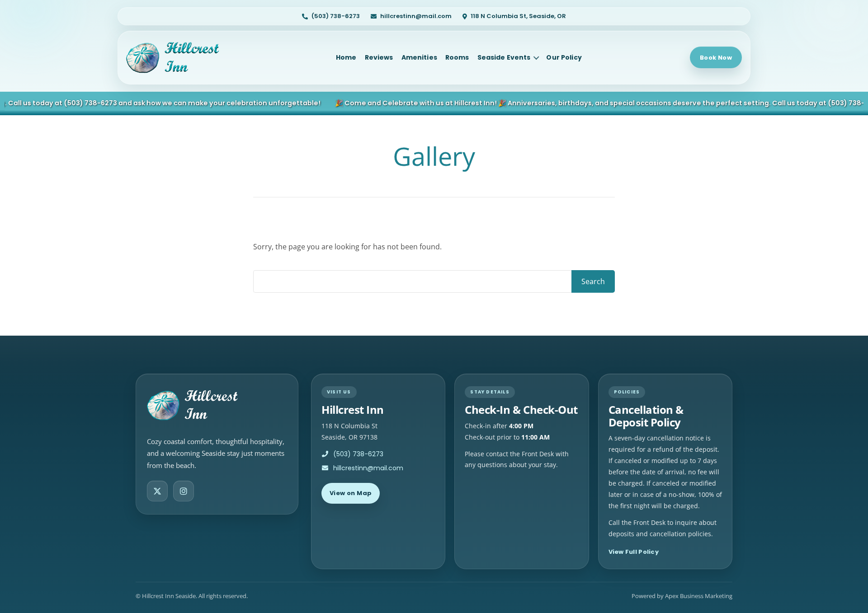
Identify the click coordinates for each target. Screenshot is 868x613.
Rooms (457, 57)
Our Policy (563, 57)
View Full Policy (634, 551)
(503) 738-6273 (81, 103)
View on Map (351, 493)
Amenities (419, 57)
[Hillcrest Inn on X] (157, 491)
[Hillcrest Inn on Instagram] (183, 491)
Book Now (716, 57)
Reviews (379, 57)
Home (346, 57)
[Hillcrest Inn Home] (177, 57)
